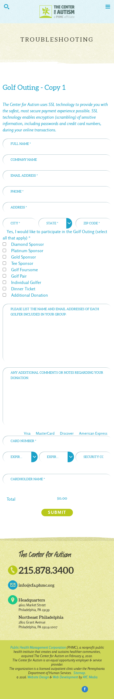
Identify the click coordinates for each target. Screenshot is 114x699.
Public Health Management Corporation (38, 647)
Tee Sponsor (22, 263)
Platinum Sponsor (27, 250)
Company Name (89, 151)
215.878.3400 (46, 570)
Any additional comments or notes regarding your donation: (51, 366)
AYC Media (90, 677)
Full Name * (92, 135)
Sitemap (79, 673)
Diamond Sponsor (27, 244)
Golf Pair (19, 276)
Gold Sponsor (23, 257)
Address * (94, 199)
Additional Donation (29, 295)
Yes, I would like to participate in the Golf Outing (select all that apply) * (55, 235)
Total (11, 499)
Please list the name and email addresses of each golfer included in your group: (48, 303)
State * (63, 215)
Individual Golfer (26, 282)
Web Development (65, 677)
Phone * (95, 183)
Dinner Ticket (23, 288)
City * (28, 215)
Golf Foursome (24, 269)
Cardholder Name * (86, 428)
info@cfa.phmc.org (36, 585)
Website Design (38, 677)
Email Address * (88, 167)
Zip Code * (97, 215)
